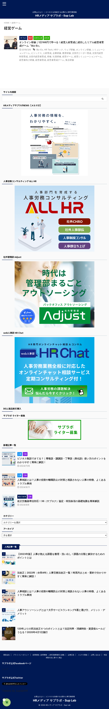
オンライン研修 (83, 49)
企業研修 (57, 53)
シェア (5, 669)
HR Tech (48, 49)
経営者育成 (40, 60)
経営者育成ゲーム (55, 60)
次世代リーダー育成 (81, 53)
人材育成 (47, 53)
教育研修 (66, 53)
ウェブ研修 (69, 49)
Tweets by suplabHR (15, 690)
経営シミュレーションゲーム (88, 56)
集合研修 (69, 60)
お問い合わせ (95, 655)
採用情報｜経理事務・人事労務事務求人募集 (48, 655)
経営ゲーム (67, 56)
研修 (49, 56)
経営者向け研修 (26, 60)
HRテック (58, 49)
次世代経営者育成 (37, 56)
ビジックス (36, 53)
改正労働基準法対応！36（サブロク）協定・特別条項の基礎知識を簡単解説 (58, 501)
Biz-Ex (39, 49)
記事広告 (71, 655)
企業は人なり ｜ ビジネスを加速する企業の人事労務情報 (54, 696)
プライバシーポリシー (21, 655)
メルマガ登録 (82, 655)
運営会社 (6, 655)
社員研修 (57, 56)
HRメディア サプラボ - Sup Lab (54, 15)
